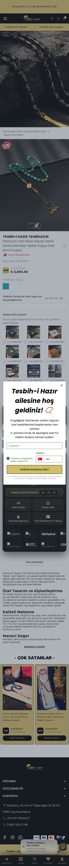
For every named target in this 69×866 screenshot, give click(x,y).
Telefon (40, 453)
